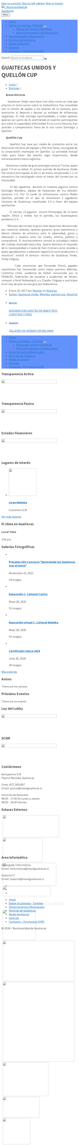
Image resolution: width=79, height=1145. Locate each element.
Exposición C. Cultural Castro (28, 594)
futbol (13, 294)
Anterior (13, 303)
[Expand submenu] (44, 26)
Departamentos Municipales (26, 907)
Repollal (72, 294)
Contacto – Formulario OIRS (26, 921)
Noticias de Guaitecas (22, 910)
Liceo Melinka (18, 502)
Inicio (12, 84)
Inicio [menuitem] (12, 21)
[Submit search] (45, 58)
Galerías (14, 918)
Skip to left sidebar (33, 3)
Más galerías (9, 672)
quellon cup (58, 294)
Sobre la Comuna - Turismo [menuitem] (26, 25)
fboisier (37, 290)
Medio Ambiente (19, 914)
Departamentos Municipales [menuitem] (26, 36)
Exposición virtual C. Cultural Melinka (33, 622)
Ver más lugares (11, 516)
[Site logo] (14, 11)
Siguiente (13, 323)
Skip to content (11, 3)
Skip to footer (54, 3)
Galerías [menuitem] (14, 47)
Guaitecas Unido (28, 294)
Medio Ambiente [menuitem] (19, 43)
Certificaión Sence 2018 (24, 651)
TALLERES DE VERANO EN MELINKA (31, 331)
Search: (5, 57)
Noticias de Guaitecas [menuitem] (22, 40)
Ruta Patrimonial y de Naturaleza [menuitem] (37, 32)
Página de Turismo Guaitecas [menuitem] (34, 29)
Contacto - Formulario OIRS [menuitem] (26, 51)
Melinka (45, 294)
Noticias (14, 88)
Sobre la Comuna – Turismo (26, 903)
